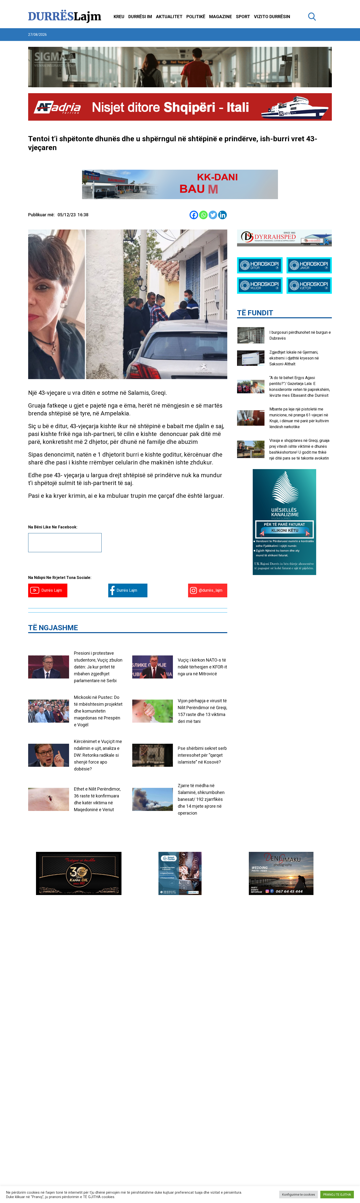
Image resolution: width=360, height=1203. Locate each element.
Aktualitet (169, 16)
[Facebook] (194, 215)
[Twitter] (213, 215)
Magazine (220, 16)
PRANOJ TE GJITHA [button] (337, 1194)
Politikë (195, 16)
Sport (243, 16)
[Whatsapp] (203, 215)
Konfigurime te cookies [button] (298, 1194)
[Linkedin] (222, 215)
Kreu (119, 16)
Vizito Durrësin (272, 16)
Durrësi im (140, 16)
